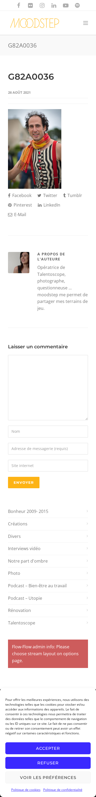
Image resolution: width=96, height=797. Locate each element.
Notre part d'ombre (28, 561)
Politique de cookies (26, 789)
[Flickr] (30, 5)
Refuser (48, 762)
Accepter (48, 748)
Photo (14, 573)
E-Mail (19, 214)
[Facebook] (18, 5)
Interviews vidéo (24, 548)
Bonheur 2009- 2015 (28, 511)
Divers (14, 536)
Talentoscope (21, 623)
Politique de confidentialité (62, 789)
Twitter (49, 195)
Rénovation (19, 610)
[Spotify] (77, 5)
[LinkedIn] (54, 5)
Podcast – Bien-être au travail (37, 586)
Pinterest (22, 205)
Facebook (21, 195)
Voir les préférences (48, 777)
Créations (17, 524)
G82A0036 (31, 76)
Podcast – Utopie (25, 598)
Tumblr (74, 195)
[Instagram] (42, 5)
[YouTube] (65, 5)
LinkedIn (51, 205)
